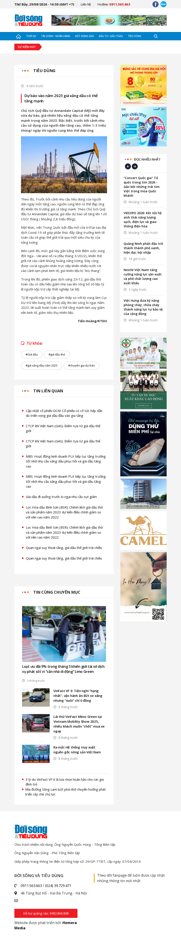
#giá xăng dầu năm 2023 (41, 365)
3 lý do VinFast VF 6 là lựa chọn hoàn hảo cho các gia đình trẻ (65, 782)
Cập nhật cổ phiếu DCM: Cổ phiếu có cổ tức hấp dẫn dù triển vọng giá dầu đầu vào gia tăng (64, 413)
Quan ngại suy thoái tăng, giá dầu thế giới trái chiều (64, 547)
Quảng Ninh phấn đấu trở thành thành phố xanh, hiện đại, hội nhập (143, 247)
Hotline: (113, 4)
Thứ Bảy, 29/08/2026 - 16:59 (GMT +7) (44, 4)
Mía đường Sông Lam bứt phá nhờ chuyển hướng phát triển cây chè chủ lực (65, 792)
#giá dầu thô (57, 354)
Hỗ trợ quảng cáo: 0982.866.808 (46, 913)
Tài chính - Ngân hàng (55, 36)
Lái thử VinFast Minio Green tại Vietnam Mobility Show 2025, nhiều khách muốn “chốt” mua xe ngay (79, 723)
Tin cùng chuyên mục (56, 592)
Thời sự (31, 36)
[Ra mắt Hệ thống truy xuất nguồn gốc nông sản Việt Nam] (36, 754)
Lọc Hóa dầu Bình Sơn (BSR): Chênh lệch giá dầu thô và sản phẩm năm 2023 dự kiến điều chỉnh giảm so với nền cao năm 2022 (64, 512)
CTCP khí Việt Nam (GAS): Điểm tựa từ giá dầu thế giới (63, 428)
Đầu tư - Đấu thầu (111, 36)
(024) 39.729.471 (58, 885)
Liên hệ (86, 4)
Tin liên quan (48, 390)
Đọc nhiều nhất (147, 159)
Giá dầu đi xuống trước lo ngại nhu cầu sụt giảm (61, 496)
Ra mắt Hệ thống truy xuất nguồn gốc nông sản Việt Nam (77, 749)
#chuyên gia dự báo (81, 365)
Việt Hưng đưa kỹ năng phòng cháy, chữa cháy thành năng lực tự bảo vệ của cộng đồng (143, 307)
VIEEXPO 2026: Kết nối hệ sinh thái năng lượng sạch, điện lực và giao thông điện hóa (143, 219)
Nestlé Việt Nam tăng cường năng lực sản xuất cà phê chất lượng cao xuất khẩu (143, 276)
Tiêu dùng (134, 36)
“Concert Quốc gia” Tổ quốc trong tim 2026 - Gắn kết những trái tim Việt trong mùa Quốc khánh (142, 187)
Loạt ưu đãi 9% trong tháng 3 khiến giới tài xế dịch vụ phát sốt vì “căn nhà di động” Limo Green (63, 669)
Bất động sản (84, 36)
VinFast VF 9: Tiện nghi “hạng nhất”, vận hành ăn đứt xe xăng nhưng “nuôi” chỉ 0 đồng (77, 696)
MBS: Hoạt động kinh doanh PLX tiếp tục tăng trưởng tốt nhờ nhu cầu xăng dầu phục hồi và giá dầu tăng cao (66, 461)
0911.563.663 (31, 885)
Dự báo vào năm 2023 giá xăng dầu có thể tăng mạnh (61, 98)
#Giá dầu (32, 354)
